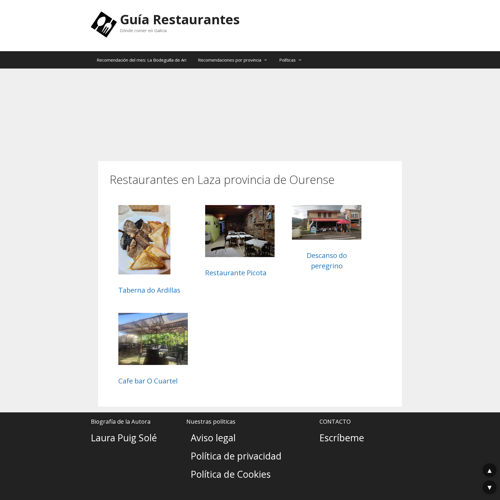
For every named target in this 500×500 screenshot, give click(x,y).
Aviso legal (213, 437)
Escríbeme (341, 437)
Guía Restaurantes (180, 19)
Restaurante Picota (235, 272)
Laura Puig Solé (124, 437)
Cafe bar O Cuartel (148, 380)
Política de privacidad (236, 456)
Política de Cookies (231, 474)
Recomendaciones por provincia (229, 60)
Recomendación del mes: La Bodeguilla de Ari (141, 60)
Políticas (287, 60)
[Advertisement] (250, 111)
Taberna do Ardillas (149, 290)
